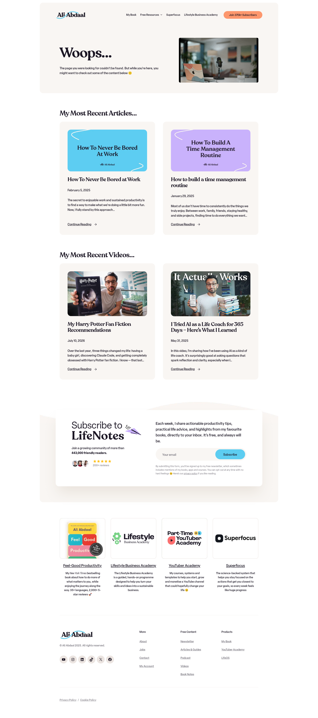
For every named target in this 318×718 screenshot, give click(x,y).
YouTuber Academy (184, 565)
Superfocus (235, 565)
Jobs (142, 649)
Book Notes (187, 674)
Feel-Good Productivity (82, 565)
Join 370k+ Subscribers (243, 15)
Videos (185, 666)
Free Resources (149, 14)
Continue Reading (79, 224)
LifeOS (225, 657)
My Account (146, 666)
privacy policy (190, 473)
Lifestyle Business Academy (133, 565)
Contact (144, 657)
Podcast (185, 657)
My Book (226, 641)
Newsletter (187, 641)
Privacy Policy (68, 700)
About (143, 641)
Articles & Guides (191, 649)
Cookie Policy (88, 700)
